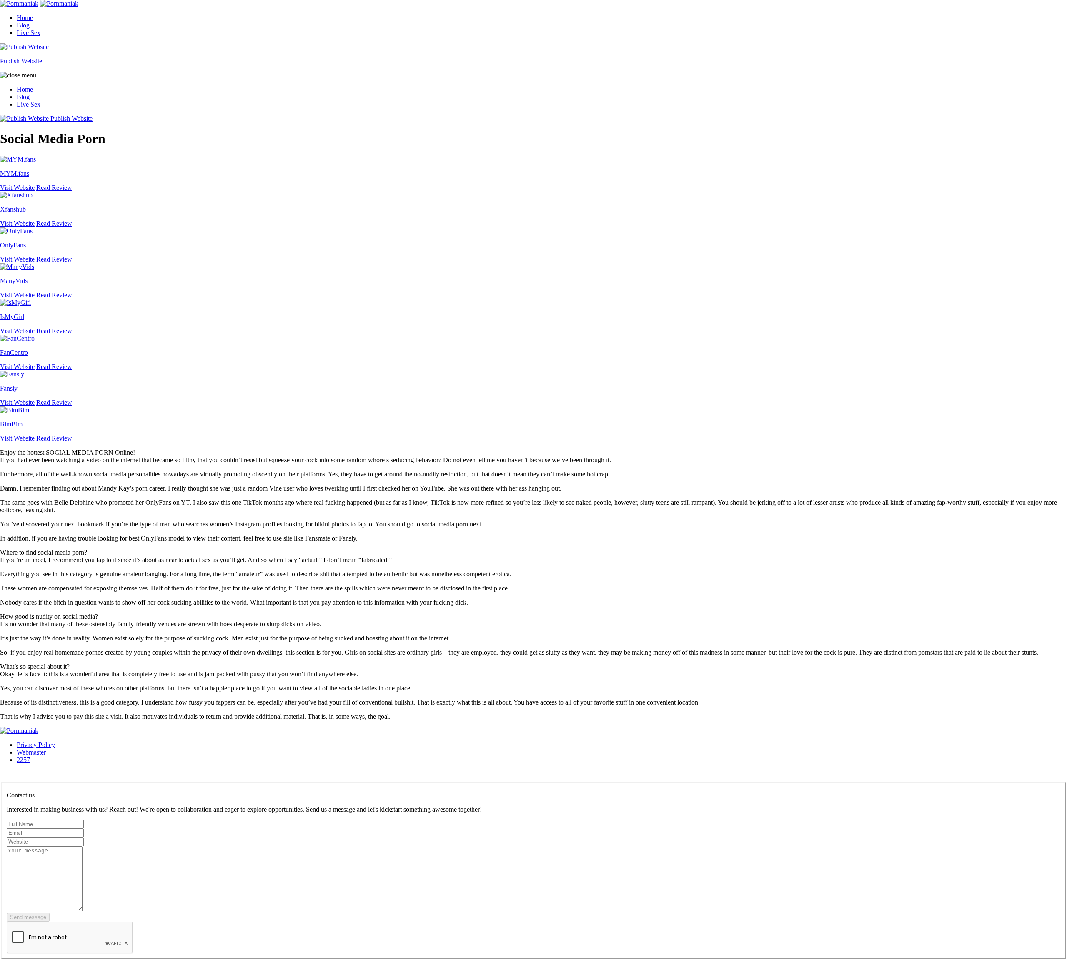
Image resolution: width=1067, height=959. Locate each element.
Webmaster (31, 752)
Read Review (54, 187)
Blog (23, 25)
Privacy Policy (36, 744)
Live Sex (28, 32)
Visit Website (17, 187)
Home (25, 17)
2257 (23, 759)
